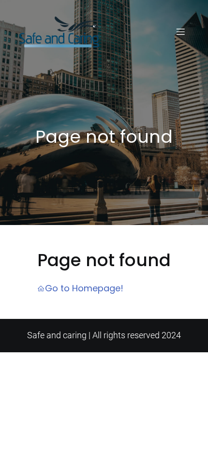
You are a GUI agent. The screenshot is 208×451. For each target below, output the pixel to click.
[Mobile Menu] (180, 31)
